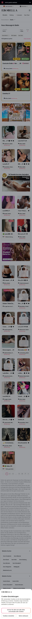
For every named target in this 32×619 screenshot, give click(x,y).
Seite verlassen (23, 616)
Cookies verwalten (8, 616)
